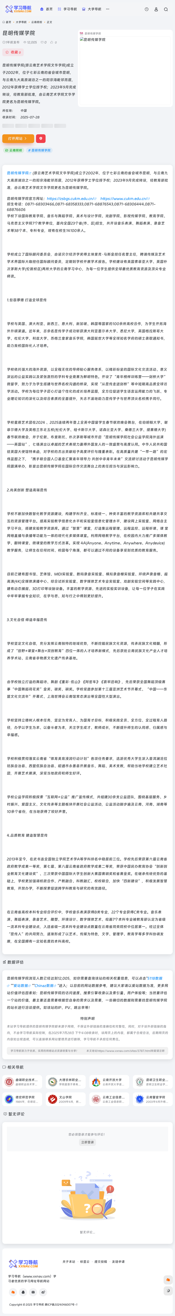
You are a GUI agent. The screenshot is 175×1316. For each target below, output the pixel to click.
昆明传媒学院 (18, 173)
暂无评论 (16, 1114)
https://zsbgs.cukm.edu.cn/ (70, 198)
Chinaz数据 (44, 985)
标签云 (85, 1261)
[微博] (43, 1292)
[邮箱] (33, 1292)
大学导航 (21, 22)
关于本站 (68, 1261)
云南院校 (36, 22)
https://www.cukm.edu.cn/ (123, 198)
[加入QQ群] (13, 1292)
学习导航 (38, 1304)
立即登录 (87, 1142)
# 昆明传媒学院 (39, 150)
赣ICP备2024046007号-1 (61, 1304)
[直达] (38, 1079)
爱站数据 (20, 985)
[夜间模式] (168, 1290)
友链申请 (118, 1261)
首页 (8, 22)
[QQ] (23, 1292)
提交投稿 (100, 1261)
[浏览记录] (146, 9)
